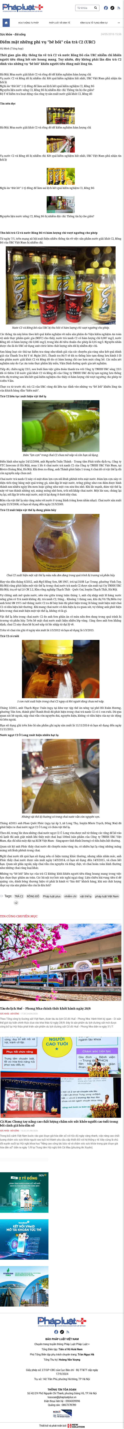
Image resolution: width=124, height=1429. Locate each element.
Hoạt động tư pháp (28, 22)
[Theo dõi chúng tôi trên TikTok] (112, 8)
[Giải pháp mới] (76, 1426)
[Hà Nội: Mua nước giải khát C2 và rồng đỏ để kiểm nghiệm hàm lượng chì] (60, 115)
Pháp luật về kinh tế (59, 22)
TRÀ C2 (19, 896)
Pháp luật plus (52, 896)
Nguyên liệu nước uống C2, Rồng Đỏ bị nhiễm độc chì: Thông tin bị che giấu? (47, 90)
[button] (118, 8)
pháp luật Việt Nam (107, 896)
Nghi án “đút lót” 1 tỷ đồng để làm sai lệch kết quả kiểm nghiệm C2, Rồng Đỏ (47, 86)
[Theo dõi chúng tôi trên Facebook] (105, 8)
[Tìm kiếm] (96, 8)
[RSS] (67, 1332)
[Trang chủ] (62, 1322)
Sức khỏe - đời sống (13, 34)
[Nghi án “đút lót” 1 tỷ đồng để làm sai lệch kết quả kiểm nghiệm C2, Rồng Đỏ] (60, 176)
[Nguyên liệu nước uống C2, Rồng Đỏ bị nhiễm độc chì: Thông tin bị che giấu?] (60, 204)
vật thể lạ (85, 896)
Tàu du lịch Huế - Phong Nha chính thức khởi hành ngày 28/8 (45, 1008)
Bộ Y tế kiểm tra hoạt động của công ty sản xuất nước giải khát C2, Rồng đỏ (46, 94)
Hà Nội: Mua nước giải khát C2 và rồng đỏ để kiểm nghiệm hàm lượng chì (45, 74)
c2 (16, 903)
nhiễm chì (70, 896)
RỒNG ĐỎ (33, 896)
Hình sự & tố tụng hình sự (94, 22)
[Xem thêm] (118, 22)
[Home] (6, 23)
